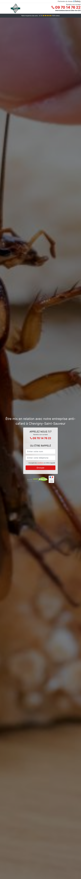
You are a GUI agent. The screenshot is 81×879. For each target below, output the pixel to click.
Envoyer (40, 468)
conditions (40, 463)
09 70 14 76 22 (67, 7)
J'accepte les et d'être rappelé (41, 463)
